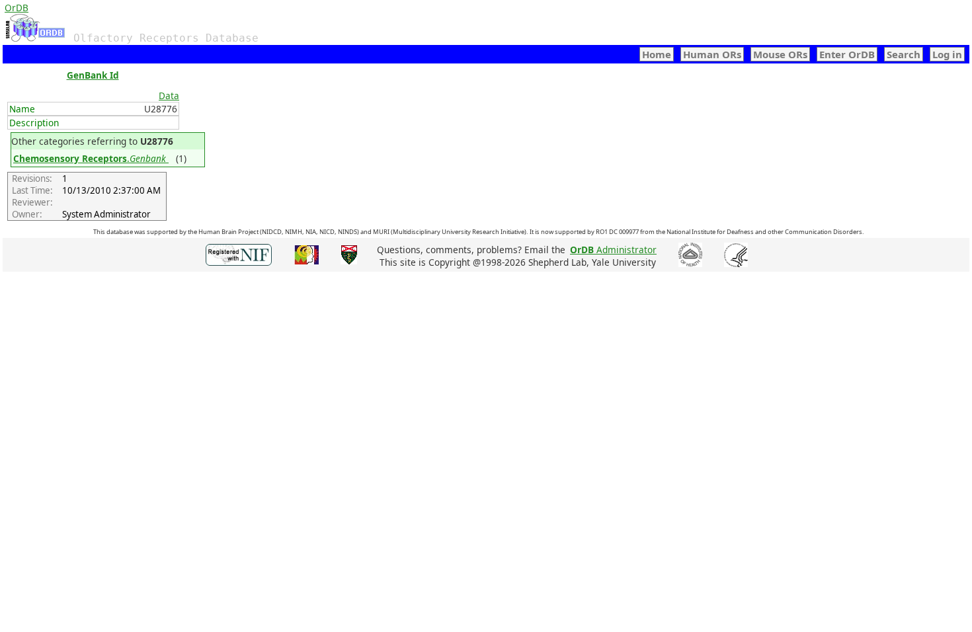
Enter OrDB (847, 54)
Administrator (613, 249)
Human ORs (712, 54)
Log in (947, 54)
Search (903, 54)
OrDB (16, 7)
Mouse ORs (780, 54)
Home (656, 54)
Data (169, 95)
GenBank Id (93, 75)
